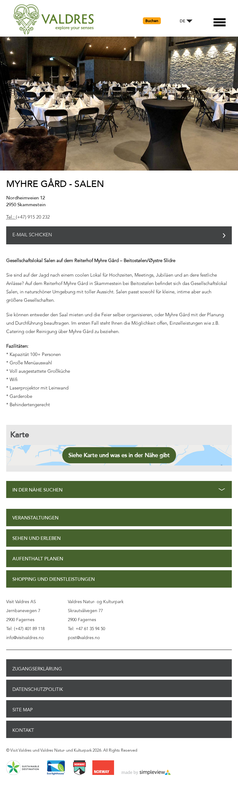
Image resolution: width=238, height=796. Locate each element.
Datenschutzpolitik (37, 689)
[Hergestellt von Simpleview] (146, 773)
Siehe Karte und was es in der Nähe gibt (119, 455)
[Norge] (103, 768)
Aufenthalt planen (37, 559)
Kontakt (23, 730)
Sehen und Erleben (36, 538)
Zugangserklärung (37, 669)
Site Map (22, 710)
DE (182, 21)
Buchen (151, 21)
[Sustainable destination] (22, 768)
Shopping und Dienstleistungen (53, 579)
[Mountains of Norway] (79, 768)
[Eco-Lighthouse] (55, 768)
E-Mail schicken (32, 235)
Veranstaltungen (35, 518)
